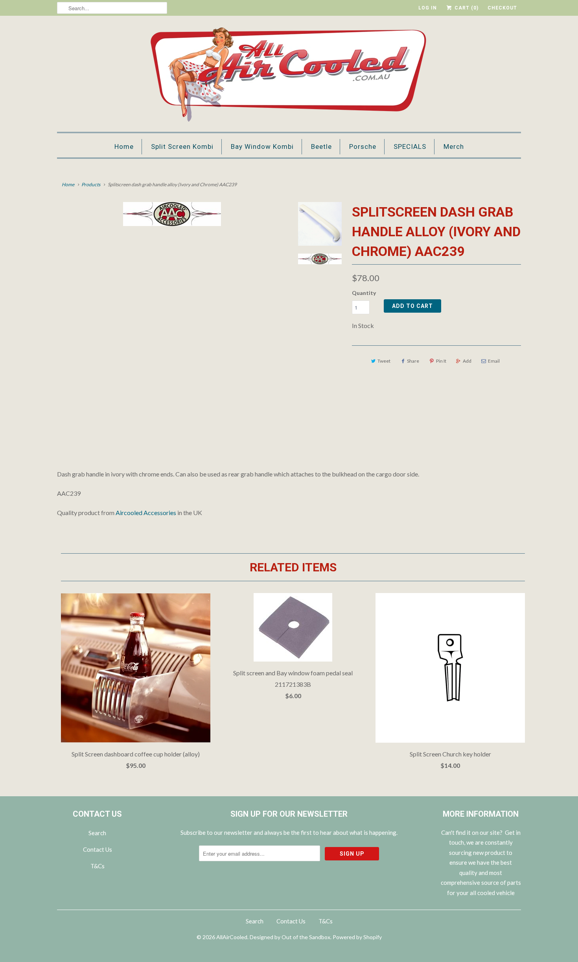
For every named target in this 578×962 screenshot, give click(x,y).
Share (413, 361)
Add (467, 361)
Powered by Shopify (357, 937)
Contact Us (97, 849)
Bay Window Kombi (262, 146)
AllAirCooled (231, 937)
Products (90, 184)
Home (124, 146)
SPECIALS (410, 146)
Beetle (321, 146)
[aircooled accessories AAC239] (172, 317)
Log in (427, 8)
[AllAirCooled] (289, 76)
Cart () (466, 8)
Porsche (362, 146)
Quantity (364, 292)
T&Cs (97, 865)
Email (494, 361)
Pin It (441, 361)
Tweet (383, 361)
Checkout (502, 8)
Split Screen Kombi (182, 146)
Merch (454, 146)
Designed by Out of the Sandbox (290, 937)
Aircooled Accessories (146, 512)
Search (97, 832)
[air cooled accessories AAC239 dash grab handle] (172, 214)
